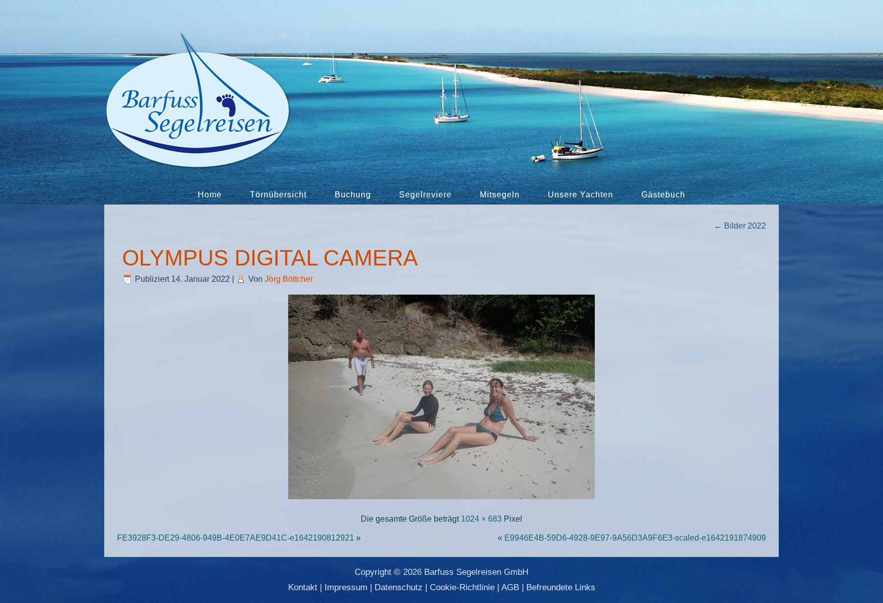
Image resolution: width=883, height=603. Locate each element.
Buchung (353, 194)
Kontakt (302, 587)
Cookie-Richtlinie (462, 587)
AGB (510, 587)
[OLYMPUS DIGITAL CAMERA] (441, 500)
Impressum (345, 587)
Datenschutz (399, 587)
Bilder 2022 (740, 225)
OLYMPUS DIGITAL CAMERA (270, 257)
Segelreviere (425, 194)
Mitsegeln (500, 194)
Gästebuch (663, 194)
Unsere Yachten (580, 194)
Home (210, 194)
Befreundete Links (560, 587)
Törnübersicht (278, 194)
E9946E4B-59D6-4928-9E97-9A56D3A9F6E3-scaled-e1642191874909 (635, 537)
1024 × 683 (481, 519)
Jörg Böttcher (289, 279)
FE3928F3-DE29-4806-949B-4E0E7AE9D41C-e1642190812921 (235, 537)
